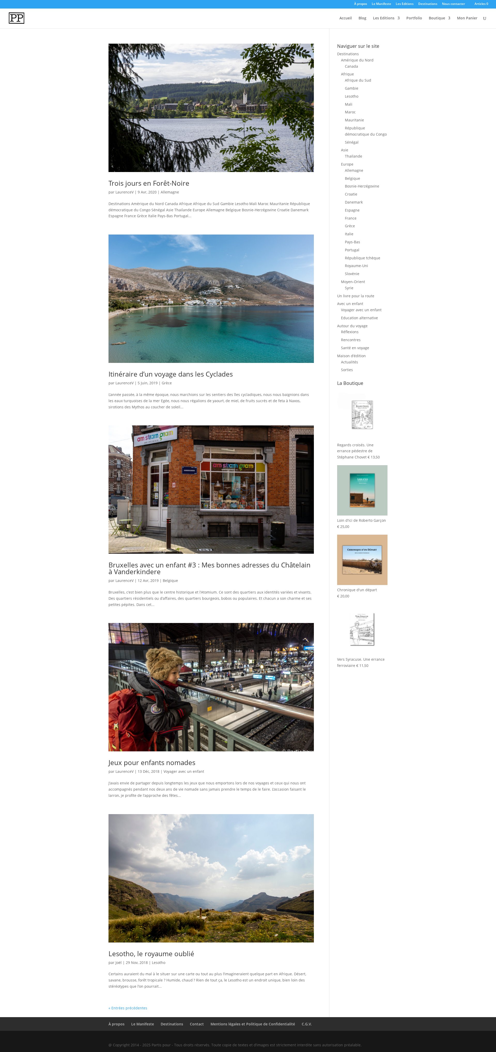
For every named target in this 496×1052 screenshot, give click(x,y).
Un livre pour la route (355, 295)
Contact (197, 1024)
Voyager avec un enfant (184, 771)
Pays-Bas (352, 241)
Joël (118, 962)
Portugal (352, 249)
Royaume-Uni (356, 265)
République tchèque (362, 257)
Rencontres (351, 339)
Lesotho (158, 962)
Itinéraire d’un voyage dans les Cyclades (171, 374)
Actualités (349, 362)
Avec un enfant (350, 303)
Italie (349, 233)
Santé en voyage (355, 347)
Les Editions (405, 4)
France (351, 218)
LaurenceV (124, 192)
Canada (351, 66)
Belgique (170, 580)
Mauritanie (354, 120)
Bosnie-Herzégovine (362, 186)
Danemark (354, 202)
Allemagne (170, 192)
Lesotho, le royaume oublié (151, 953)
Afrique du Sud (358, 80)
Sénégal (352, 142)
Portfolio (414, 18)
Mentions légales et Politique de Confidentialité (253, 1024)
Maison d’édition (351, 355)
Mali (348, 104)
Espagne (352, 210)
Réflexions (350, 331)
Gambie (351, 88)
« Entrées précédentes (128, 1008)
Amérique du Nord (357, 60)
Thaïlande (353, 156)
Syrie (349, 287)
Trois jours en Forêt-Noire (149, 183)
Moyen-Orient (353, 281)
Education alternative (359, 317)
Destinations (427, 4)
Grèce (167, 382)
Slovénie (352, 273)
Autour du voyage (352, 325)
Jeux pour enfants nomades (152, 762)
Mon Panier (467, 18)
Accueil (345, 18)
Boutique (437, 18)
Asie (344, 149)
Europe (347, 164)
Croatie (351, 194)
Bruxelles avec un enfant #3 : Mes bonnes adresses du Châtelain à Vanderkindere (210, 568)
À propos (360, 4)
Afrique (347, 74)
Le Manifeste (381, 4)
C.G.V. (307, 1024)
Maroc (350, 112)
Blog (362, 18)
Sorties (347, 369)
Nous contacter (453, 4)
